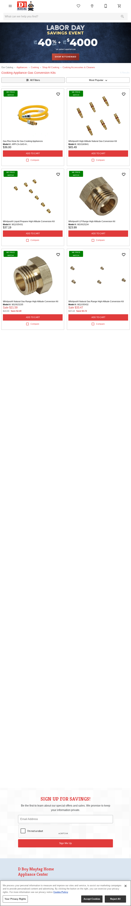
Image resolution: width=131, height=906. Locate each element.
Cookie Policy (60, 892)
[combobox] (98, 80)
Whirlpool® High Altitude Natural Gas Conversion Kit (92, 141)
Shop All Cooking (50, 67)
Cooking (35, 67)
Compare (35, 160)
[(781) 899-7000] (106, 6)
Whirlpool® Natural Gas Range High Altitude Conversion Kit (30, 301)
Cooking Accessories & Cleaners (79, 67)
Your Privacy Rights (15, 899)
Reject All (115, 899)
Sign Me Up (65, 843)
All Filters (35, 80)
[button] (10, 6)
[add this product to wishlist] (58, 94)
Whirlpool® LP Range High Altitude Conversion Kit (91, 221)
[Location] (92, 6)
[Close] (125, 886)
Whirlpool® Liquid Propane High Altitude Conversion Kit (29, 221)
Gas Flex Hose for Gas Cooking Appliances (23, 141)
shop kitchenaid (65, 57)
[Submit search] (122, 16)
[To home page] (25, 6)
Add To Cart (33, 153)
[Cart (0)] (119, 6)
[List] (78, 6)
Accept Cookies (92, 899)
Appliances (22, 67)
